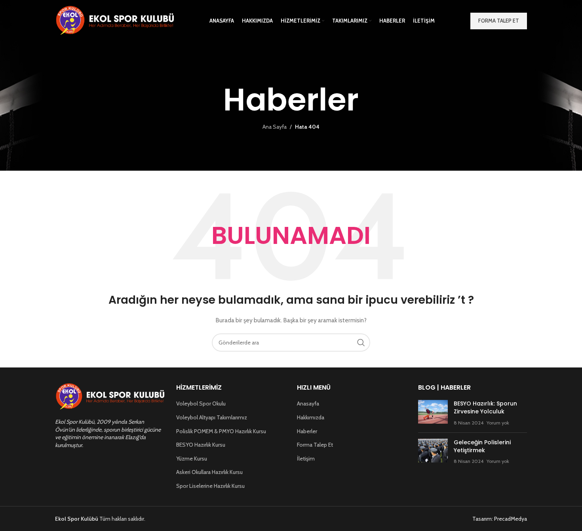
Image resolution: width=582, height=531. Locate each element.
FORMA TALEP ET (498, 20)
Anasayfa (308, 403)
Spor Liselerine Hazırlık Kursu (210, 485)
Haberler (307, 431)
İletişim (306, 458)
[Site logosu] (114, 20)
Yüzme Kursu (191, 458)
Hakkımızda (310, 417)
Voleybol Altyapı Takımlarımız (211, 417)
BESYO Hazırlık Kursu (200, 444)
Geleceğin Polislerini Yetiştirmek (482, 446)
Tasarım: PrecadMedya (499, 518)
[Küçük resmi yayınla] (433, 413)
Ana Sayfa (274, 126)
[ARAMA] (361, 342)
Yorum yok (498, 423)
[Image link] (109, 396)
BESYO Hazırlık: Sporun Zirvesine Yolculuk (485, 407)
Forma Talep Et (315, 444)
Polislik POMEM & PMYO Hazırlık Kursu (221, 431)
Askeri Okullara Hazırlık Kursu (209, 472)
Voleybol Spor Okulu (201, 403)
